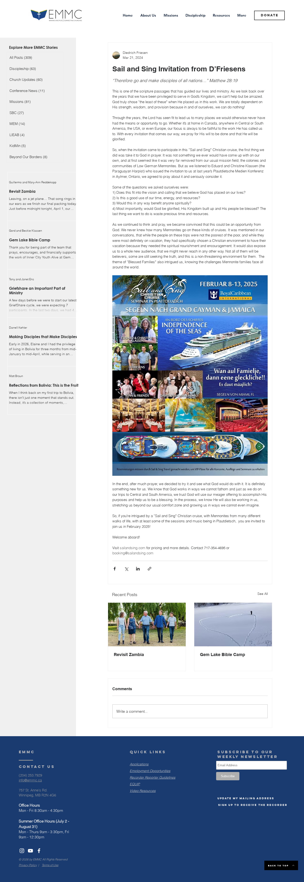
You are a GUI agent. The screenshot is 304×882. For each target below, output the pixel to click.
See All (262, 594)
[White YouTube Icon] (30, 851)
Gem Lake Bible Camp (222, 654)
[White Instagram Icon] (22, 851)
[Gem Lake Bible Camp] (233, 624)
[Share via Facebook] (114, 568)
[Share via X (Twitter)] (126, 568)
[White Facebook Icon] (39, 851)
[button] (245, 798)
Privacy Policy (28, 865)
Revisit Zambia (129, 654)
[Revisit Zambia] (147, 624)
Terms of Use (50, 865)
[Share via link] (149, 568)
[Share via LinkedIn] (138, 568)
